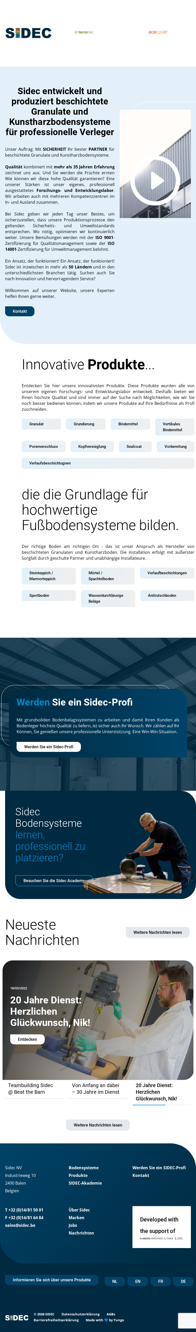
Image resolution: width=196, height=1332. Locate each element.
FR (160, 1281)
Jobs (73, 1225)
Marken (76, 1217)
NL (114, 1281)
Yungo (119, 1320)
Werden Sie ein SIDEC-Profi (159, 1168)
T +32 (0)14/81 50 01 (24, 1210)
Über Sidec (79, 1210)
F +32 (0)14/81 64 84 (24, 1217)
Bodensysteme (84, 1168)
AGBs (111, 1314)
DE (183, 1281)
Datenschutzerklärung (81, 1314)
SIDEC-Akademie (85, 1183)
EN (137, 1281)
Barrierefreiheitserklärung (56, 1320)
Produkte (78, 1175)
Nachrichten (81, 1233)
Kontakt (140, 1175)
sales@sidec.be (20, 1225)
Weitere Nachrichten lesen (157, 932)
